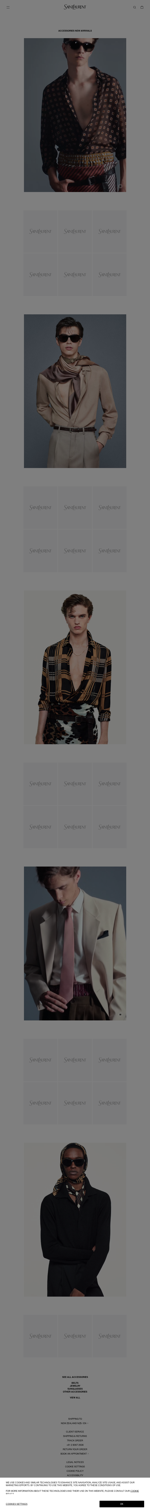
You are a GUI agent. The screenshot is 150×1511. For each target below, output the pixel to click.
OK (121, 1504)
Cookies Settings (16, 1504)
